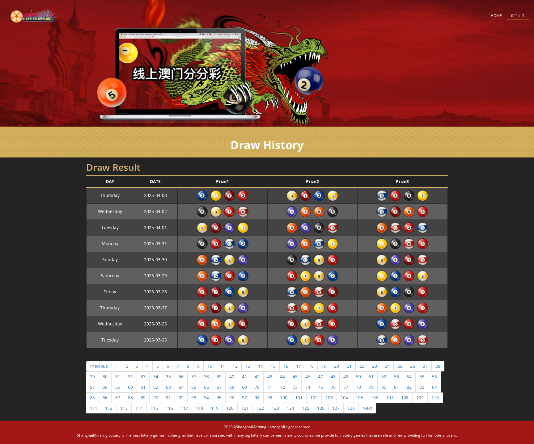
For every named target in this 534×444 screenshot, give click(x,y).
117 (184, 408)
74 (307, 387)
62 (155, 387)
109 (420, 397)
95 (219, 397)
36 (181, 376)
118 (199, 408)
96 (231, 397)
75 (320, 387)
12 (235, 366)
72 (282, 387)
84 (434, 387)
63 (168, 387)
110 (435, 397)
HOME (496, 15)
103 (329, 397)
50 (358, 376)
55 (421, 376)
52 (383, 376)
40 (231, 376)
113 (124, 408)
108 (405, 397)
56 (434, 376)
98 (257, 397)
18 (311, 366)
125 (305, 408)
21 (349, 366)
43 (269, 376)
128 (351, 408)
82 (409, 387)
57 (92, 387)
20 (336, 366)
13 (247, 366)
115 (154, 408)
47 (320, 376)
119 (214, 408)
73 (295, 387)
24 (387, 366)
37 (193, 376)
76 (333, 387)
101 (299, 397)
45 (295, 376)
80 (383, 387)
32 (130, 376)
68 (231, 387)
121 (245, 408)
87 (117, 397)
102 (314, 397)
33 (143, 376)
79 (371, 387)
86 (105, 397)
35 (168, 376)
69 (244, 387)
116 (169, 408)
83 (421, 387)
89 (143, 397)
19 (323, 366)
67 (219, 387)
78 (358, 387)
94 (206, 397)
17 (298, 366)
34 (155, 376)
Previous (99, 366)
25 (399, 366)
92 (181, 397)
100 (283, 397)
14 (260, 366)
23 (374, 366)
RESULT (517, 16)
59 (117, 387)
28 (437, 366)
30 (105, 376)
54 (409, 376)
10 (209, 366)
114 (139, 408)
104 (344, 397)
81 (396, 387)
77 (345, 387)
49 (345, 376)
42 (257, 376)
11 (222, 366)
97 (244, 397)
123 (275, 408)
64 (181, 387)
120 (230, 408)
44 (282, 376)
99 (269, 397)
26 (412, 366)
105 (359, 397)
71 (269, 387)
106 (374, 397)
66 (206, 387)
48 (333, 376)
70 (257, 387)
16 (285, 366)
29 (92, 376)
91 (168, 397)
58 (105, 387)
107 (389, 397)
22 (361, 366)
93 (193, 397)
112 (108, 408)
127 (336, 408)
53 (396, 376)
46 (307, 376)
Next (367, 408)
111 (93, 408)
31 (117, 376)
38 (206, 376)
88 (130, 397)
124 (290, 408)
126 (320, 408)
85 (92, 397)
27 (425, 366)
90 (155, 397)
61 (143, 387)
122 (260, 408)
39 (219, 376)
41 (244, 376)
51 (371, 376)
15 (273, 366)
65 (193, 387)
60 (130, 387)
